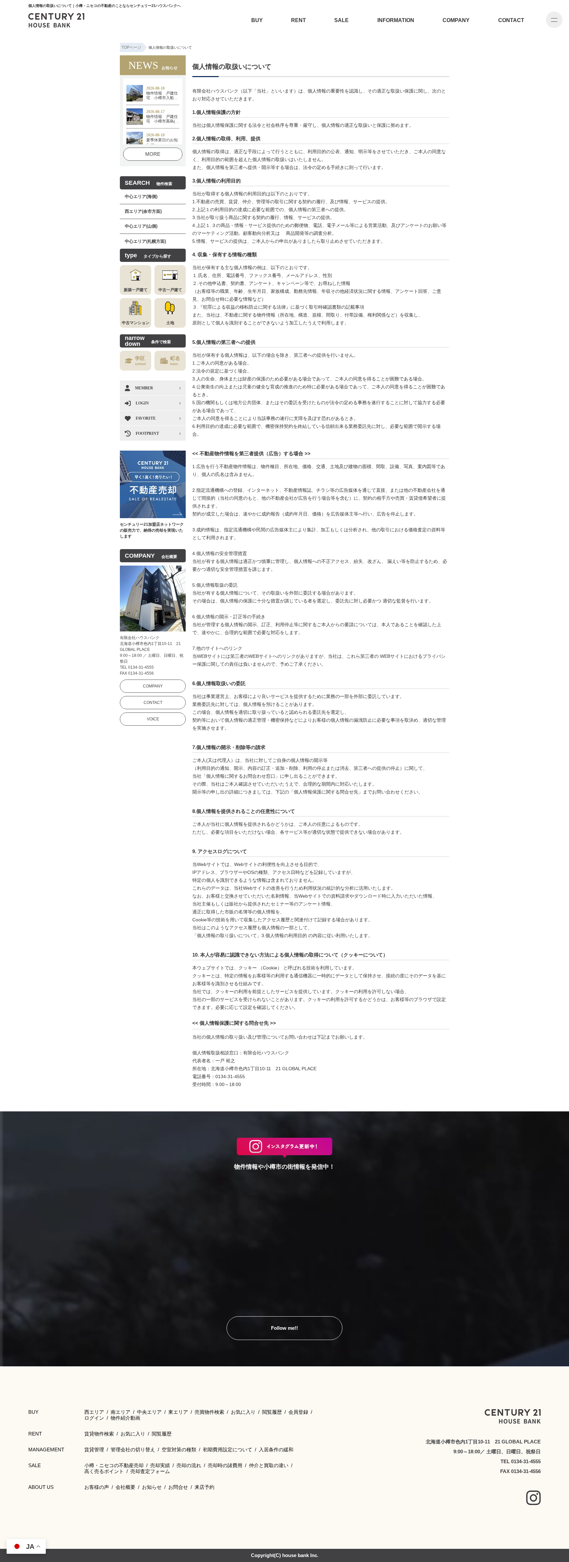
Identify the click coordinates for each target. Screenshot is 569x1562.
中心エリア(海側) (141, 196)
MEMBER (144, 388)
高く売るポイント (104, 1471)
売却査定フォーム (150, 1471)
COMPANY (456, 20)
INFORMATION (395, 20)
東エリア (178, 1412)
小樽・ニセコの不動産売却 (114, 1465)
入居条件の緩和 (276, 1449)
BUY (257, 20)
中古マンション (135, 323)
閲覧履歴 (272, 1412)
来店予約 (204, 1487)
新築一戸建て (136, 290)
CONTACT (511, 20)
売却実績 (160, 1465)
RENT (298, 20)
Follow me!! (284, 1328)
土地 (170, 323)
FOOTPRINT (147, 433)
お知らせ (152, 1487)
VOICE (153, 719)
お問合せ (178, 1487)
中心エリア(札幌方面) (145, 241)
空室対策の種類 (179, 1449)
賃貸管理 (94, 1449)
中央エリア (149, 1412)
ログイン (94, 1418)
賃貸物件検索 (99, 1433)
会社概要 (125, 1487)
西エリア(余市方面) (143, 211)
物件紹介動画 (125, 1418)
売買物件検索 (209, 1412)
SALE (341, 20)
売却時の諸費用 (225, 1465)
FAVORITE (146, 418)
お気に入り (243, 1412)
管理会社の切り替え (133, 1449)
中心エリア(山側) (141, 226)
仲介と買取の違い (268, 1465)
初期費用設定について (227, 1449)
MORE (152, 154)
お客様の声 (96, 1487)
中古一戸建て (170, 290)
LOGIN (142, 403)
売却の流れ (188, 1465)
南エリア (120, 1412)
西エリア (94, 1412)
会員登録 (298, 1412)
